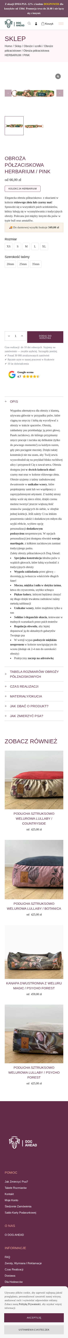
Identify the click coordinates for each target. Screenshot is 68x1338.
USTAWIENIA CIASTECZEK (34, 1330)
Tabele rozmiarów (16, 1187)
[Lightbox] (58, 76)
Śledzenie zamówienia (18, 1206)
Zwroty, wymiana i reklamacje (23, 1263)
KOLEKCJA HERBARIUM (23, 188)
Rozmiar (11, 239)
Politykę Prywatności (30, 1304)
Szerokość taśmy (17, 257)
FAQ (7, 1257)
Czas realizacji (14, 1269)
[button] (59, 93)
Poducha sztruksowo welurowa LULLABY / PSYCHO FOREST (34, 1072)
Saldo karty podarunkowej (20, 1212)
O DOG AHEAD (14, 1234)
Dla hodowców (14, 1281)
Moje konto (11, 1200)
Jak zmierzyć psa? (16, 1181)
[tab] (34, 401)
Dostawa (10, 1275)
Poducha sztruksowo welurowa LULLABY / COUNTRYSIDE (34, 818)
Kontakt (9, 1194)
